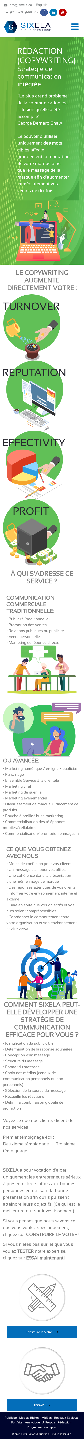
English (41, 5)
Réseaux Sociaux (66, 1417)
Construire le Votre (39, 1332)
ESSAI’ (39, 1405)
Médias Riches (29, 1417)
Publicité (11, 1417)
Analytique (32, 1422)
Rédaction (64, 1422)
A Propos (48, 1422)
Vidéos (47, 1417)
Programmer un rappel (42, 1427)
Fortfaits (16, 1422)
